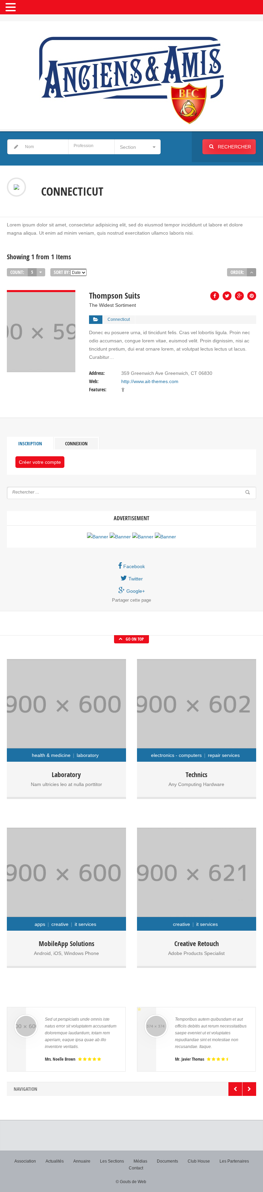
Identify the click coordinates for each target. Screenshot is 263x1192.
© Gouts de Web (131, 1181)
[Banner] (97, 536)
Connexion (76, 443)
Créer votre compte (40, 462)
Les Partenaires (234, 1161)
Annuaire (81, 1161)
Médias (140, 1161)
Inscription (30, 443)
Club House (199, 1161)
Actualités (55, 1161)
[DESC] (251, 272)
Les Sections (112, 1161)
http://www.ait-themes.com (149, 381)
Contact (136, 1168)
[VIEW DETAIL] (41, 294)
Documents (167, 1161)
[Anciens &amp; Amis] (131, 81)
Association (25, 1161)
